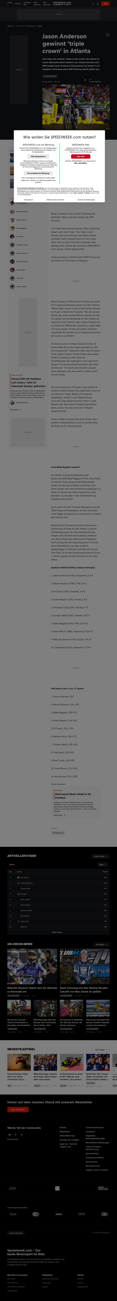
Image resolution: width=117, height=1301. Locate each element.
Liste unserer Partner (81, 193)
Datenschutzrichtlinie (55, 200)
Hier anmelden (80, 163)
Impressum (28, 200)
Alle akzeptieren (38, 156)
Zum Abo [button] (81, 156)
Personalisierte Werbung (38, 173)
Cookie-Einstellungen (86, 200)
